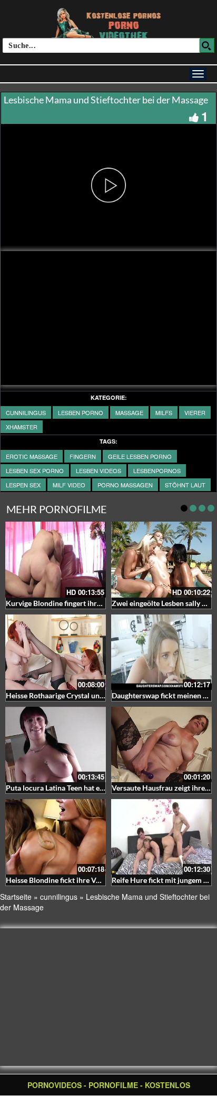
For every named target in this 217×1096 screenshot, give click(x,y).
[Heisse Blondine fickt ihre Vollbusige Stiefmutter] (55, 836)
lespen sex (23, 484)
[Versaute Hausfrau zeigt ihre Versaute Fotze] (161, 744)
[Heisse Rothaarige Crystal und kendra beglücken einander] (55, 652)
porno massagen (125, 484)
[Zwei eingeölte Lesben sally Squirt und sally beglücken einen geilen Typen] (161, 559)
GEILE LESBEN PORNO (140, 456)
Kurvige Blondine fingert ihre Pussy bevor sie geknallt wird (101, 603)
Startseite (16, 896)
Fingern (83, 456)
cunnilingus (26, 412)
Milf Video (69, 484)
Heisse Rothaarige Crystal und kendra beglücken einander (100, 695)
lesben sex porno (35, 470)
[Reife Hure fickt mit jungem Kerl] (161, 836)
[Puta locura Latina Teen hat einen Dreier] (55, 744)
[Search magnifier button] (207, 45)
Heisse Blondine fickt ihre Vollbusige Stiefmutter (85, 880)
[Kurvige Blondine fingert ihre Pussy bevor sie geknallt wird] (55, 559)
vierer (194, 412)
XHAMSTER (21, 426)
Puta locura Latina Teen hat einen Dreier (71, 787)
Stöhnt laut (185, 484)
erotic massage (31, 456)
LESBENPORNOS (157, 470)
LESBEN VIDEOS (98, 470)
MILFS (163, 412)
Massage (129, 412)
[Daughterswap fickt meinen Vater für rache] (161, 652)
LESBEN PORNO (80, 412)
